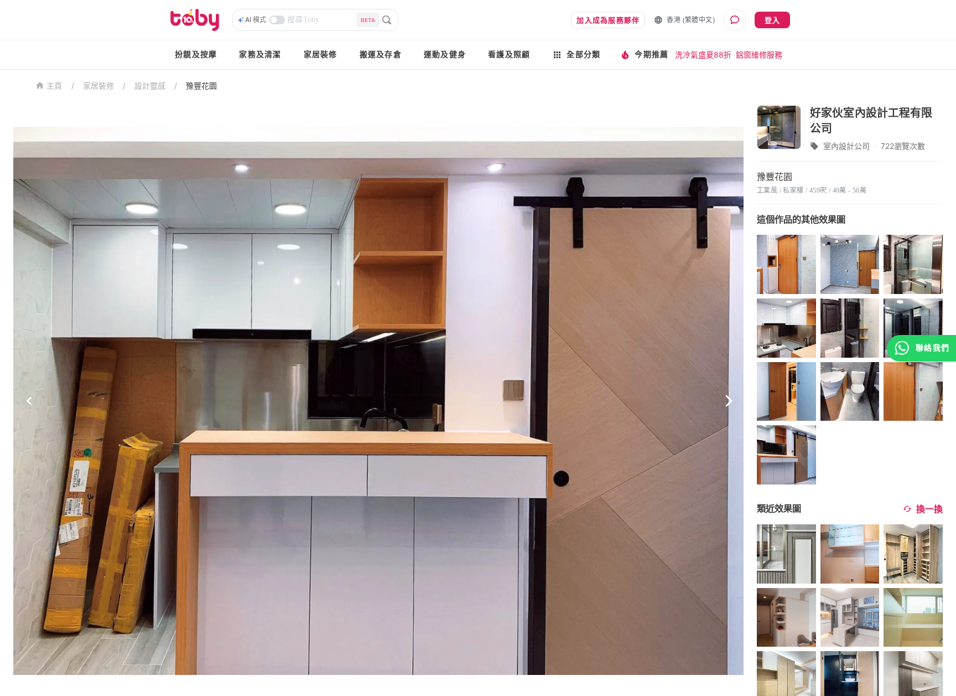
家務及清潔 (260, 54)
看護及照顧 (509, 54)
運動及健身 (445, 54)
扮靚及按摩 (196, 54)
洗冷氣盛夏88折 (703, 54)
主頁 (54, 86)
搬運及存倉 (381, 54)
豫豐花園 (201, 85)
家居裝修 (320, 54)
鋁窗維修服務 (759, 54)
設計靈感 (149, 85)
